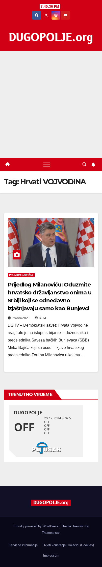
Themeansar (50, 533)
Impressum (51, 555)
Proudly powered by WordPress (36, 526)
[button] (84, 164)
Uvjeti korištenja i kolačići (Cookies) (68, 545)
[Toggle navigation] (46, 164)
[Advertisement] (51, 105)
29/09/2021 (21, 318)
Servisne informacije (23, 545)
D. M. (43, 318)
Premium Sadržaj (21, 275)
